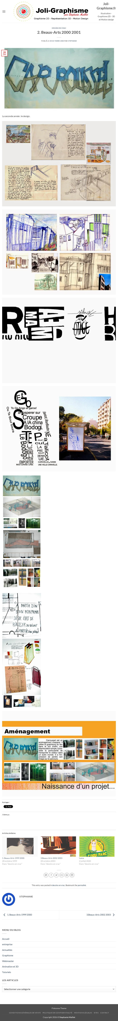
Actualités (7, 950)
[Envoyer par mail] (61, 875)
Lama (81, 858)
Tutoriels (6, 972)
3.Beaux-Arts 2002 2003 (51, 858)
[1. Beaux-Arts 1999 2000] (20, 846)
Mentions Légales (83, 1013)
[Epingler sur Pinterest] (66, 875)
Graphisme (7, 955)
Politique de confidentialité (57, 1013)
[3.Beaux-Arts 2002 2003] (58, 846)
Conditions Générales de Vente (25, 1013)
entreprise (7, 944)
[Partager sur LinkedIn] (72, 875)
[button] (4, 11)
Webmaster (8, 961)
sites (96, 1013)
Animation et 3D (10, 966)
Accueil (5, 938)
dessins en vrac (59, 28)
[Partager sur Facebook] (51, 875)
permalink (82, 885)
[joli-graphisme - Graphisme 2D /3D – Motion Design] (51, 11)
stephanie (72, 41)
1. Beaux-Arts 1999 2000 (13, 858)
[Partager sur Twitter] (56, 875)
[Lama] (97, 846)
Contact (104, 1013)
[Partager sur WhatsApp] (46, 875)
